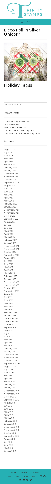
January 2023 (10, 279)
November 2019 (11, 394)
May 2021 (8, 339)
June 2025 (8, 192)
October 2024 (10, 216)
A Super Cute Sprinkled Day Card (19, 130)
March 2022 (9, 309)
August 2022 (10, 294)
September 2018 (11, 436)
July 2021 (8, 333)
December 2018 (11, 427)
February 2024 (10, 240)
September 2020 (12, 363)
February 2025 (10, 204)
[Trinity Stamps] (25, 9)
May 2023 (8, 267)
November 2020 (11, 357)
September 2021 (11, 327)
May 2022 (8, 303)
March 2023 (9, 273)
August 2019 (9, 403)
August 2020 (10, 366)
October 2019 (10, 397)
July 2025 (8, 189)
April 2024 (8, 234)
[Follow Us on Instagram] (27, 480)
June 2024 (8, 228)
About (17, 476)
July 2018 (8, 442)
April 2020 (8, 379)
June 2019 (8, 409)
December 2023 (11, 246)
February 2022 (10, 312)
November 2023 (11, 249)
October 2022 (10, 288)
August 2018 (10, 439)
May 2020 (8, 376)
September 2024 (11, 219)
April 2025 (8, 198)
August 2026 (10, 149)
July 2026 (8, 152)
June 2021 (8, 336)
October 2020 (10, 360)
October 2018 (10, 433)
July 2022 (8, 297)
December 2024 (11, 210)
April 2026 (8, 161)
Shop (34, 476)
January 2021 (10, 351)
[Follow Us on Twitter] (20, 480)
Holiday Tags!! (18, 85)
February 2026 (10, 167)
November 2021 (11, 321)
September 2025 (11, 183)
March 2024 (9, 237)
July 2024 (8, 225)
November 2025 (11, 177)
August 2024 (10, 222)
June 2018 (8, 445)
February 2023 (10, 276)
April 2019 (8, 415)
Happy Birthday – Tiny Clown (17, 121)
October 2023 (10, 252)
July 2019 (8, 406)
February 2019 (10, 421)
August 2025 (9, 186)
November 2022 (11, 285)
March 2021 (9, 345)
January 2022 (10, 315)
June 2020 (9, 373)
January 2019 (10, 424)
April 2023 (8, 270)
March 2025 (9, 201)
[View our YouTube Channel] (24, 480)
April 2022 (8, 306)
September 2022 (11, 291)
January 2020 (10, 388)
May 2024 (8, 231)
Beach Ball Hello (11, 124)
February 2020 (10, 385)
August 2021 (9, 330)
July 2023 (8, 261)
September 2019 (11, 400)
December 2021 (11, 318)
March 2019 (9, 418)
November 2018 (11, 430)
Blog (26, 476)
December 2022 (11, 282)
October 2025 (10, 180)
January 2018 (10, 451)
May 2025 (8, 195)
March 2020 (9, 382)
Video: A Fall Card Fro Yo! (15, 127)
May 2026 (8, 158)
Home (9, 476)
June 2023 (8, 264)
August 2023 (10, 258)
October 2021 (10, 324)
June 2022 (8, 300)
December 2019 (11, 391)
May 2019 (8, 412)
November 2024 (11, 213)
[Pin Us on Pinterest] (30, 480)
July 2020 (8, 370)
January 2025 (10, 207)
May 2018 (8, 448)
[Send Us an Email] (41, 476)
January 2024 (10, 243)
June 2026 (8, 155)
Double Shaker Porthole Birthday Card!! (22, 133)
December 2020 (11, 354)
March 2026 (9, 164)
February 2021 (10, 348)
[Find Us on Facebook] (44, 476)
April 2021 (8, 342)
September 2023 (11, 255)
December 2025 (11, 174)
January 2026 (10, 171)
